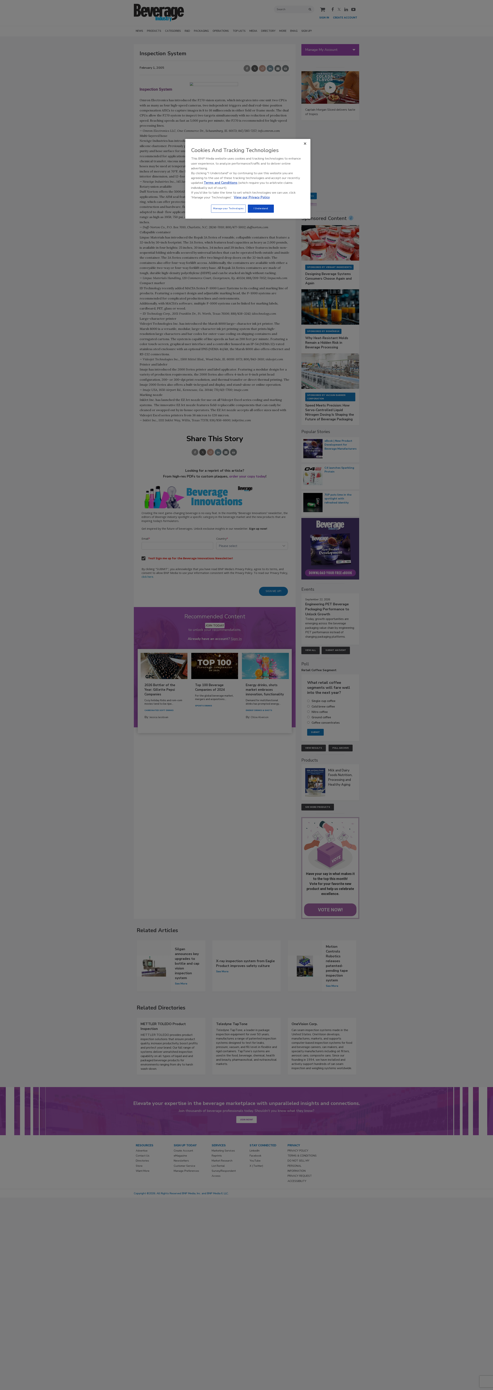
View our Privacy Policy (252, 197)
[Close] (305, 143)
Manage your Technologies (228, 208)
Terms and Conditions (220, 183)
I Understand (261, 208)
